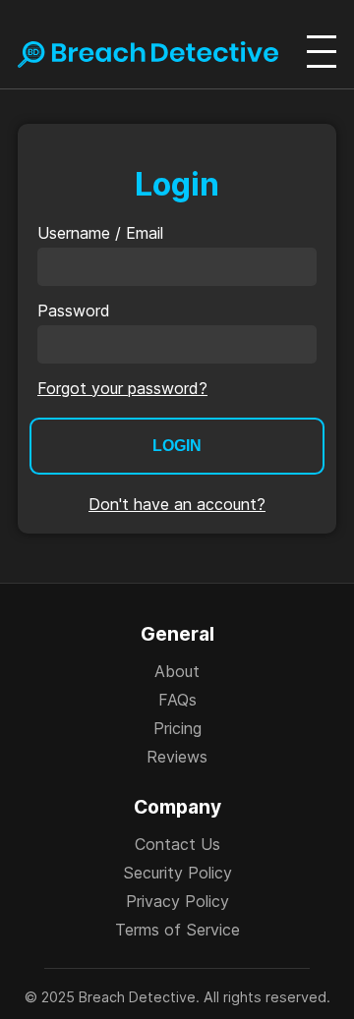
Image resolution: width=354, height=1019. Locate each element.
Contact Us (177, 844)
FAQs (177, 699)
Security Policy (177, 872)
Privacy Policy (177, 901)
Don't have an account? (177, 504)
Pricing (177, 728)
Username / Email (100, 233)
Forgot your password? (122, 388)
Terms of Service (177, 929)
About (177, 671)
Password (73, 310)
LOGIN (177, 445)
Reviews (177, 756)
